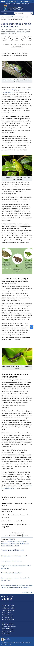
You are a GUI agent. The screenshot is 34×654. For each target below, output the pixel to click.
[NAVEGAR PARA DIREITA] (32, 1)
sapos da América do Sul (12, 545)
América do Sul (12, 541)
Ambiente (12, 539)
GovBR (3, 1)
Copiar (26, 535)
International (16, 3)
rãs (28, 543)
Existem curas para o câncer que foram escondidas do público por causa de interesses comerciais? (17, 586)
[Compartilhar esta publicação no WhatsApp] (17, 38)
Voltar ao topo (28, 592)
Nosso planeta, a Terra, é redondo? (11, 561)
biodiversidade (5, 543)
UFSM (5, 644)
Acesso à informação (25, 1)
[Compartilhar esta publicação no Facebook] (4, 38)
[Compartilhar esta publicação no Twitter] (10, 38)
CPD (10, 644)
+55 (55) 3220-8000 (8, 619)
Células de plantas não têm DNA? (11, 573)
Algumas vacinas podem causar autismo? (14, 556)
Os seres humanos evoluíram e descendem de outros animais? (15, 579)
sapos (3, 545)
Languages (7, 3)
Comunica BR (12, 1)
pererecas (23, 543)
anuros (25, 541)
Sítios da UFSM (26, 3)
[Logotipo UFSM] (5, 7)
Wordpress (28, 642)
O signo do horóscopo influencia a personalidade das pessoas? (16, 567)
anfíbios (19, 541)
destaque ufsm (15, 543)
